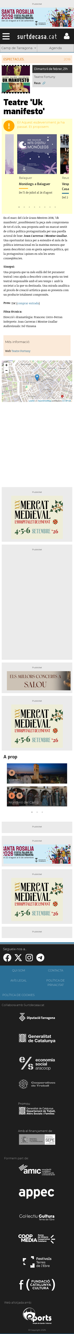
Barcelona (55, 73)
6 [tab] (44, 206)
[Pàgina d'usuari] (66, 38)
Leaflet (31, 400)
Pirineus (19, 73)
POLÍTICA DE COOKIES (18, 995)
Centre (56, 65)
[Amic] (37, 1172)
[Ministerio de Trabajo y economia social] (37, 1142)
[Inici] (37, 36)
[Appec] (37, 1195)
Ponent (18, 56)
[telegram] (40, 959)
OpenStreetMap (44, 400)
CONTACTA (55, 970)
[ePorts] (37, 1316)
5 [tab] (39, 206)
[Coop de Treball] (37, 1087)
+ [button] (6, 365)
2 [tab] (24, 206)
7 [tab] (50, 206)
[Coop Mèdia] (37, 1240)
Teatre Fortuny (21, 351)
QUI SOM (18, 970)
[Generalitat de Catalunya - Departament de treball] (37, 1114)
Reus (37, 83)
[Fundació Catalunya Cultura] (37, 1286)
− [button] (6, 370)
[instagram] (29, 959)
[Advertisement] (37, 443)
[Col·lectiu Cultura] (37, 1217)
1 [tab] (19, 206)
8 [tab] (55, 206)
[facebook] (7, 959)
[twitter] (18, 959)
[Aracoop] (37, 1064)
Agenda (55, 48)
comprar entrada (28, 303)
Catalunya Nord (55, 56)
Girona (19, 65)
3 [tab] (29, 206)
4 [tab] (34, 206)
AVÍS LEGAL (18, 980)
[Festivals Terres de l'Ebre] (37, 1263)
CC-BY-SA (66, 400)
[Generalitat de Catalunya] (37, 1041)
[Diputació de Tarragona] (37, 1018)
